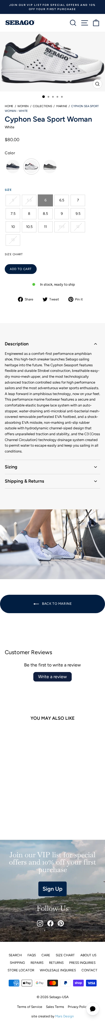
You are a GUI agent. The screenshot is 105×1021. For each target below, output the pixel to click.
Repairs (37, 963)
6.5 (61, 200)
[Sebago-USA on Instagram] (40, 923)
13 (13, 240)
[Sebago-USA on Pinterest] (61, 923)
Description (17, 343)
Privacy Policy (78, 1007)
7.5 (13, 213)
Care (45, 955)
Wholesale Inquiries (58, 970)
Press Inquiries (82, 963)
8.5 (45, 213)
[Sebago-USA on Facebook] (50, 923)
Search (15, 955)
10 (13, 227)
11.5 (61, 227)
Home (9, 106)
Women (23, 106)
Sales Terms (55, 1007)
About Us (88, 955)
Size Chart (65, 955)
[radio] (13, 166)
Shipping (17, 963)
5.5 (29, 200)
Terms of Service (29, 1007)
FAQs (31, 955)
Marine (61, 106)
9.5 (78, 213)
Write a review (52, 676)
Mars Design (64, 1016)
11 (45, 227)
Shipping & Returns (24, 481)
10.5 (29, 227)
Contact (89, 970)
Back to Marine (56, 604)
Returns (56, 963)
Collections (42, 106)
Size (8, 190)
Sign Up (52, 888)
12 (78, 227)
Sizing (11, 466)
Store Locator (21, 970)
